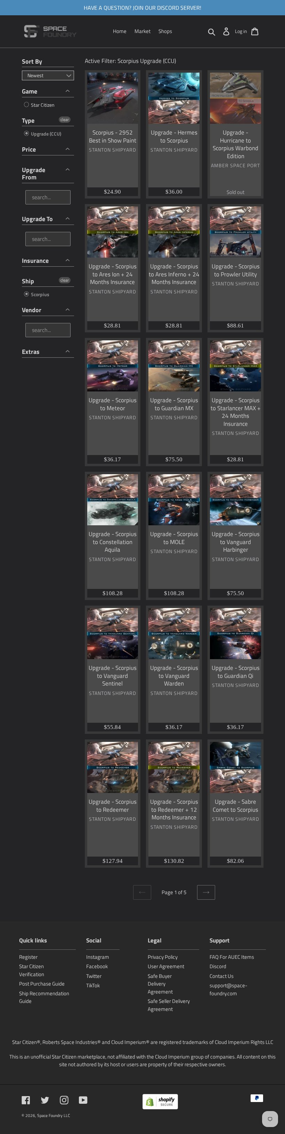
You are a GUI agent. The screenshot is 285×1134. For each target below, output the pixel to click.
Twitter (93, 976)
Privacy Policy (163, 957)
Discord (218, 966)
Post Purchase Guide (42, 984)
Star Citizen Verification (31, 970)
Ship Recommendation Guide (44, 997)
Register (28, 957)
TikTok (93, 985)
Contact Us (222, 976)
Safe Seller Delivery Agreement (169, 1005)
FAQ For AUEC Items (232, 957)
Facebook (97, 966)
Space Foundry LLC (53, 1115)
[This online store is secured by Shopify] (160, 1103)
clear (64, 119)
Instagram (97, 957)
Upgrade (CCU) (45, 133)
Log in (241, 31)
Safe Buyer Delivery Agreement (160, 984)
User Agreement (166, 966)
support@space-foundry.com (228, 989)
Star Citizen (42, 104)
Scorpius (39, 294)
